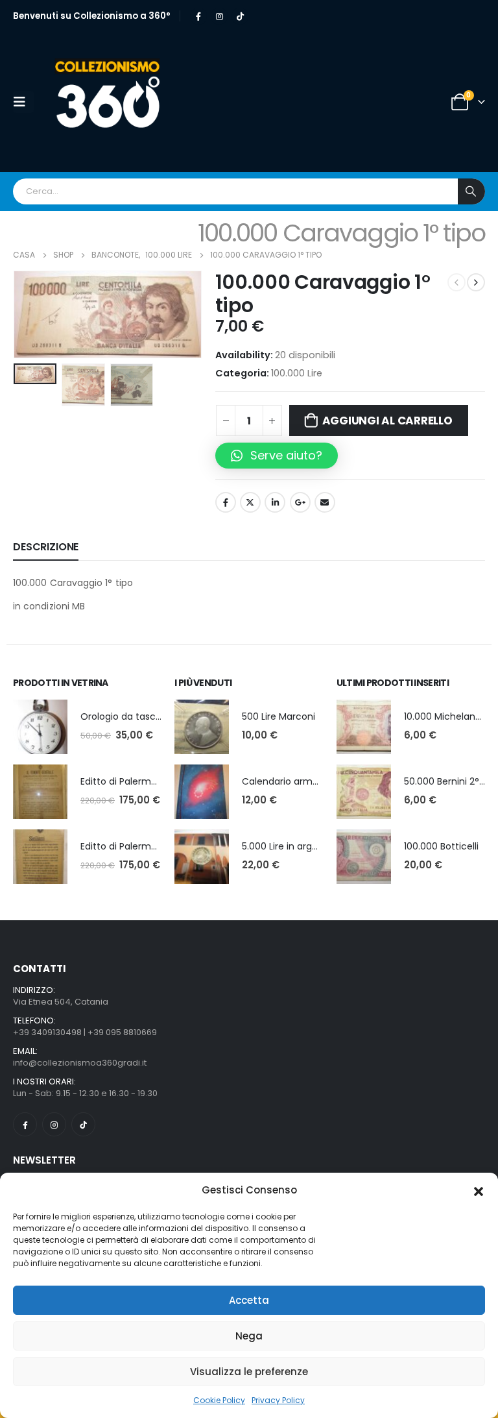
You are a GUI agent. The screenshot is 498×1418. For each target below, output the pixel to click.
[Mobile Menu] (23, 102)
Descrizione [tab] (45, 546)
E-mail (324, 502)
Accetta (249, 1300)
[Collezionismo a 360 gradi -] (111, 102)
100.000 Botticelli (441, 846)
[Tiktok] (239, 16)
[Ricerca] (471, 191)
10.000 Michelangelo (449, 716)
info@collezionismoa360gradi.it (80, 1063)
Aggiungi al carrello (387, 420)
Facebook (225, 502)
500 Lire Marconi (278, 716)
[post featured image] (40, 727)
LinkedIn (275, 502)
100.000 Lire (296, 373)
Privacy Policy (278, 1400)
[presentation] (29, 314)
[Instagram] (219, 16)
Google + (300, 502)
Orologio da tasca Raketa (137, 716)
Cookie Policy (219, 1400)
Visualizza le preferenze (249, 1371)
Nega (249, 1336)
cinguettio (250, 502)
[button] (478, 1190)
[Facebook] (198, 16)
